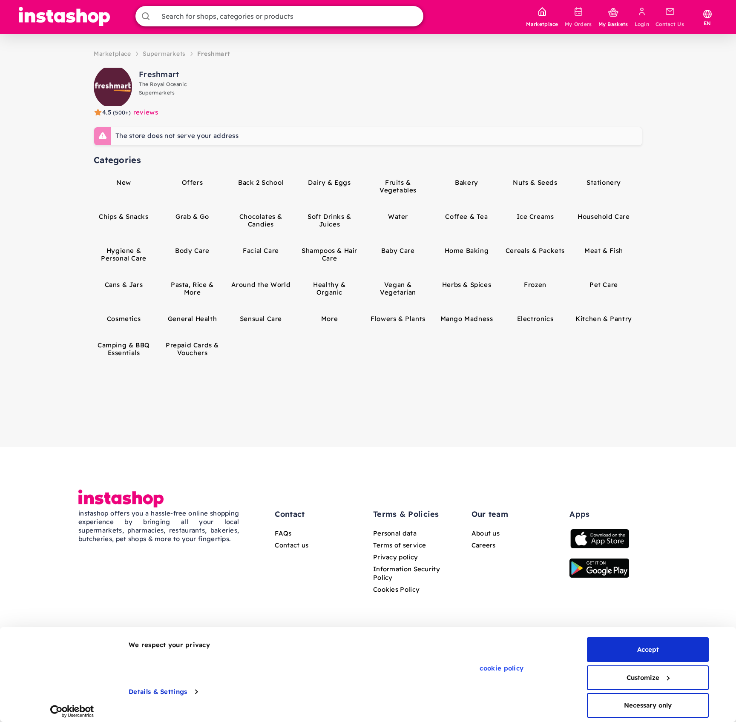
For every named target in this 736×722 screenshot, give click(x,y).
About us (486, 533)
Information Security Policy (406, 573)
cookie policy (501, 668)
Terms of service (399, 545)
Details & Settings (158, 692)
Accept (648, 649)
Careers (484, 545)
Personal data (395, 533)
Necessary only (648, 705)
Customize (643, 677)
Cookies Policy (396, 589)
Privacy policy (395, 557)
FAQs (283, 533)
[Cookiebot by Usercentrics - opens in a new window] (72, 711)
